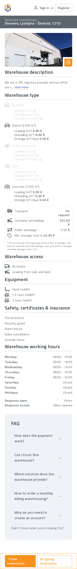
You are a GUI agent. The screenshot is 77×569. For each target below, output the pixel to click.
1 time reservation (16, 561)
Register (64, 7)
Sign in (44, 7)
